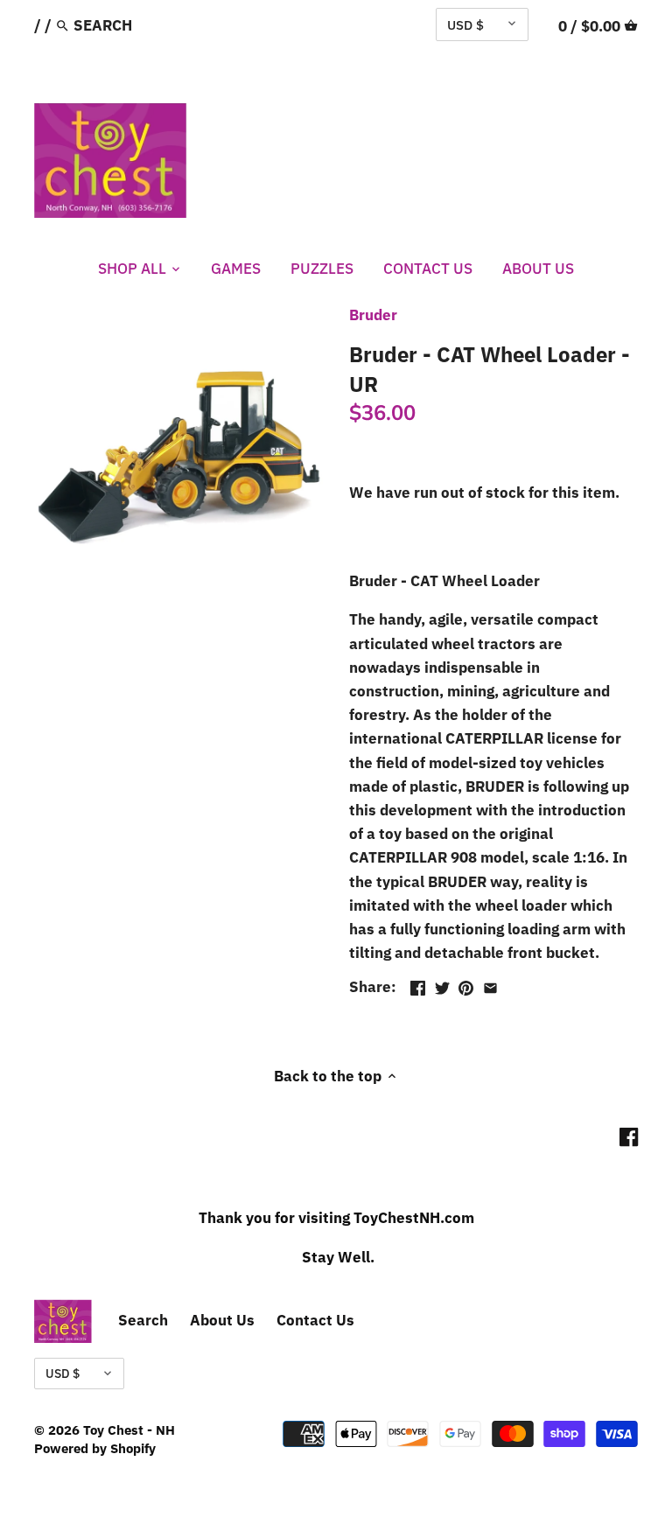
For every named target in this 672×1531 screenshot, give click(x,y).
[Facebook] (629, 1137)
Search (143, 1320)
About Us (222, 1320)
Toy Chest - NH (129, 1429)
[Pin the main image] (465, 985)
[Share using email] (490, 985)
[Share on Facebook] (417, 985)
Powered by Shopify (95, 1448)
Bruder (373, 315)
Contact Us (315, 1320)
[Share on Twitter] (442, 985)
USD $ (465, 24)
